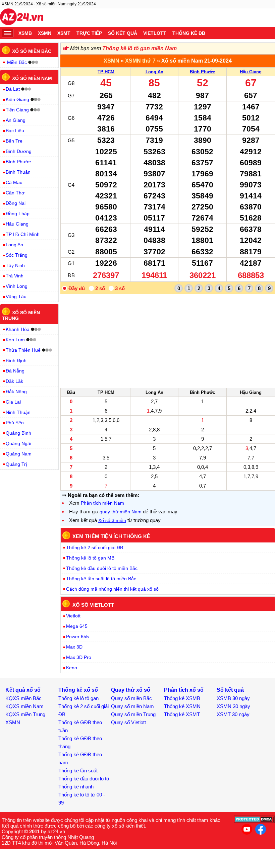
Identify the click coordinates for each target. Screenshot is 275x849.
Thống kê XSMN (182, 706)
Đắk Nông (16, 391)
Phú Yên (15, 422)
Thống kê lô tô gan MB (90, 558)
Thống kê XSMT (182, 714)
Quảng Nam (19, 453)
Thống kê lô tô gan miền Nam (139, 48)
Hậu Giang (251, 71)
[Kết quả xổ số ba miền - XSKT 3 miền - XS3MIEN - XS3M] (21, 17)
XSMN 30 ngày (233, 706)
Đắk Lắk (14, 381)
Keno (71, 667)
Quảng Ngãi (18, 443)
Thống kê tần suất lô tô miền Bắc (101, 578)
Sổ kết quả (122, 33)
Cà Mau (14, 182)
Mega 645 (77, 626)
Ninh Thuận (18, 412)
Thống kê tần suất (78, 770)
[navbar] (8, 33)
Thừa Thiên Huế (23, 350)
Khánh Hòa (18, 329)
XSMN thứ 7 (140, 61)
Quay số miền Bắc (131, 698)
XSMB (25, 33)
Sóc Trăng (17, 255)
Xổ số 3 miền (112, 520)
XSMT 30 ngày (233, 714)
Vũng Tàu (16, 296)
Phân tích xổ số (184, 690)
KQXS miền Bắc (23, 698)
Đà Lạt (13, 89)
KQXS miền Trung (25, 714)
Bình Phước (202, 71)
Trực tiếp (89, 33)
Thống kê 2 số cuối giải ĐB (94, 547)
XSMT (63, 33)
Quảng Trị (16, 464)
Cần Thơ (15, 192)
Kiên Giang (17, 99)
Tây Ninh (15, 265)
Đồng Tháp (18, 213)
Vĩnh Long (17, 286)
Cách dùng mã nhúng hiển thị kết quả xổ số (112, 589)
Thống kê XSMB (182, 698)
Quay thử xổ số (130, 690)
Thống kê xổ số (78, 690)
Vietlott (154, 33)
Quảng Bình (18, 433)
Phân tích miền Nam (102, 503)
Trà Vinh (14, 275)
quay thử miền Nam (121, 511)
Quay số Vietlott (128, 722)
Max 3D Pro (78, 657)
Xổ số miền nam (32, 78)
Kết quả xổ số (23, 690)
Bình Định (16, 360)
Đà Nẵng (15, 370)
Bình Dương (19, 151)
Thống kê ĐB (188, 33)
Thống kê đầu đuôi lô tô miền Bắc (102, 568)
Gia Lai (13, 402)
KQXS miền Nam (24, 706)
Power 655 (77, 636)
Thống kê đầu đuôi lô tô (83, 778)
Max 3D (74, 647)
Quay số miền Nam (132, 706)
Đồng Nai (15, 203)
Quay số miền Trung (133, 714)
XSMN (44, 33)
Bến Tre (14, 141)
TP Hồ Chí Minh (23, 234)
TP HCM (106, 71)
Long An (154, 71)
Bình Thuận (18, 172)
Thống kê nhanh (76, 786)
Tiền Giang (17, 109)
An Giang (15, 120)
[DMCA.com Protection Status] (254, 821)
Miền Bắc (17, 62)
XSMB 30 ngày (233, 698)
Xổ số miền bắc (31, 51)
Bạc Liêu (15, 130)
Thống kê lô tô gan (78, 698)
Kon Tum (15, 339)
